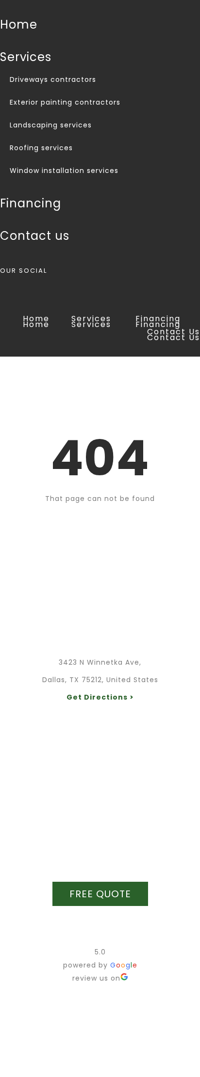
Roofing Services (41, 148)
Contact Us (34, 236)
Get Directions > (100, 697)
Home (18, 24)
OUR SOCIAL (23, 270)
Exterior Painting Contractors (65, 102)
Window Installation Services (64, 170)
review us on (96, 978)
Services (25, 57)
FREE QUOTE (100, 894)
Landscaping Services (51, 125)
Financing (30, 203)
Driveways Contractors (53, 79)
